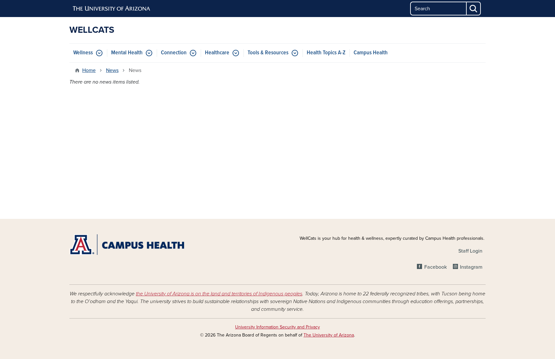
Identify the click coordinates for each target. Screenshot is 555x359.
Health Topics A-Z (326, 53)
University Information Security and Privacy (277, 327)
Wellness (83, 53)
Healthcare (217, 53)
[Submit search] (474, 8)
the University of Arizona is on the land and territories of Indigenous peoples (219, 294)
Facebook (435, 267)
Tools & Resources (268, 53)
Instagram (471, 267)
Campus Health (371, 53)
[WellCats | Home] (136, 244)
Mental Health (127, 53)
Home (89, 70)
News (112, 70)
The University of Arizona (329, 335)
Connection (174, 53)
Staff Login (470, 251)
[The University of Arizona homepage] (112, 9)
